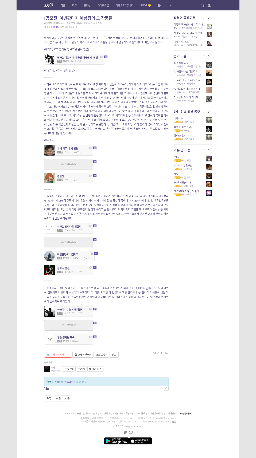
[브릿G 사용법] (159, 5)
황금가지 (119, 426)
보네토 (56, 26)
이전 (58, 398)
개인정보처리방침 (157, 413)
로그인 (70, 381)
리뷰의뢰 (81, 368)
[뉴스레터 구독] (131, 432)
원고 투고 (97, 413)
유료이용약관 (142, 413)
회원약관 (129, 413)
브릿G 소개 (69, 413)
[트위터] (125, 432)
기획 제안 (108, 413)
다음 (67, 398)
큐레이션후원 (84, 354)
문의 (174, 421)
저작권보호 (173, 413)
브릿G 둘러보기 (84, 413)
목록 (48, 398)
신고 (114, 354)
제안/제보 (119, 413)
